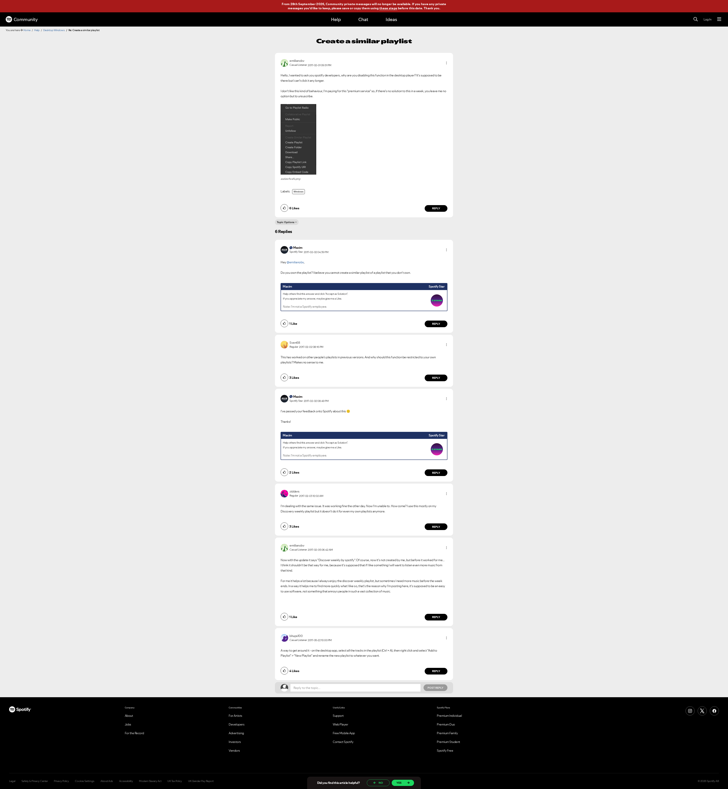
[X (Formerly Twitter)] (702, 710)
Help (336, 19)
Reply (436, 208)
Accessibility (126, 781)
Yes (399, 783)
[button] (446, 63)
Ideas (391, 19)
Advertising (236, 733)
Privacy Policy (61, 781)
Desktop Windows (54, 30)
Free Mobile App (344, 733)
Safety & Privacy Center (34, 781)
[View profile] (284, 62)
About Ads (106, 781)
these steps (388, 8)
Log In (707, 19)
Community (26, 19)
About (129, 716)
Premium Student (448, 742)
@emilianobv (295, 262)
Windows (298, 191)
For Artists (235, 716)
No (381, 783)
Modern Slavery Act (150, 781)
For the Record (134, 733)
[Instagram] (690, 710)
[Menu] (719, 19)
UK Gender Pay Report (201, 781)
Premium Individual (449, 716)
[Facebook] (714, 710)
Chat (363, 19)
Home (27, 30)
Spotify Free (445, 750)
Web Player (340, 724)
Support (338, 716)
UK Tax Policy (174, 781)
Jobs (128, 724)
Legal (12, 781)
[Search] (695, 19)
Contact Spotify (343, 742)
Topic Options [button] (285, 222)
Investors (235, 742)
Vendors (234, 750)
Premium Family (447, 733)
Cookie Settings (84, 781)
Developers (236, 724)
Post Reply (435, 688)
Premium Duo (446, 724)
